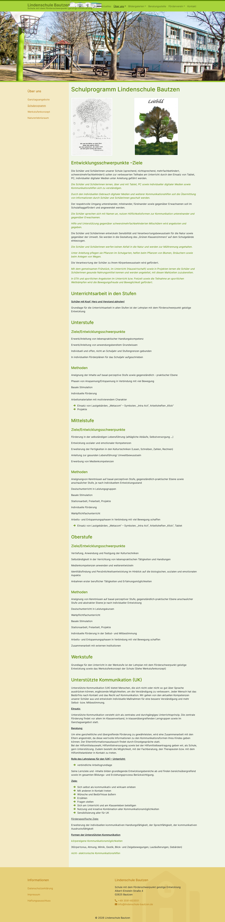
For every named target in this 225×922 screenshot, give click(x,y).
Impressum (34, 894)
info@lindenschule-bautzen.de (135, 904)
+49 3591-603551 (128, 900)
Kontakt (191, 6)
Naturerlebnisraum (38, 117)
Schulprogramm (37, 105)
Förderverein (176, 6)
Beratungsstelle (157, 6)
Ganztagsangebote (39, 99)
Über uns (119, 6)
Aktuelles (106, 6)
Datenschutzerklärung (40, 888)
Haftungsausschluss (39, 900)
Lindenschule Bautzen (60, 6)
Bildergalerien (136, 6)
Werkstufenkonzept (39, 111)
